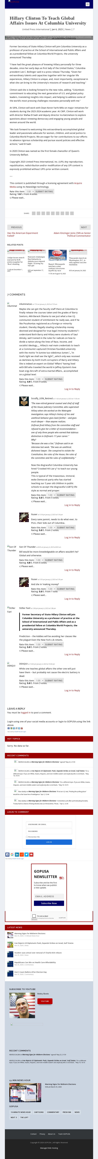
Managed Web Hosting (49, 1148)
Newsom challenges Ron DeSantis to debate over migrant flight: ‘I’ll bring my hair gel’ (36, 261)
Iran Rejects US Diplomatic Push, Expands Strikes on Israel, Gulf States (57, 771)
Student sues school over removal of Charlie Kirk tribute (38, 953)
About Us (51, 1134)
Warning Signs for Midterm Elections (45, 762)
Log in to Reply (72, 389)
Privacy (42, 1134)
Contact (33, 1134)
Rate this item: (17, 191)
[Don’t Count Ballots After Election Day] (10, 974)
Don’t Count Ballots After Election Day (30, 972)
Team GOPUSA (64, 1134)
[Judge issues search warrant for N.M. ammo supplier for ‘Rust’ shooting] (16, 251)
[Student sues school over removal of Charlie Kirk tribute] (10, 954)
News (68, 29)
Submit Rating (44, 191)
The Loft (24, 1117)
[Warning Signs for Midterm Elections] (10, 935)
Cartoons (39, 1112)
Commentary (29, 965)
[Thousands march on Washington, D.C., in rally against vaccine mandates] (78, 251)
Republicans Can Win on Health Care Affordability (35, 962)
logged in (25, 712)
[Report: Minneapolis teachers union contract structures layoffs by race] (58, 255)
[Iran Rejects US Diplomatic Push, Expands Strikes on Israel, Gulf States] (10, 945)
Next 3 (14, 1117)
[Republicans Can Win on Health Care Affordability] (10, 964)
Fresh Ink (67, 1112)
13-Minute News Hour (32, 936)
